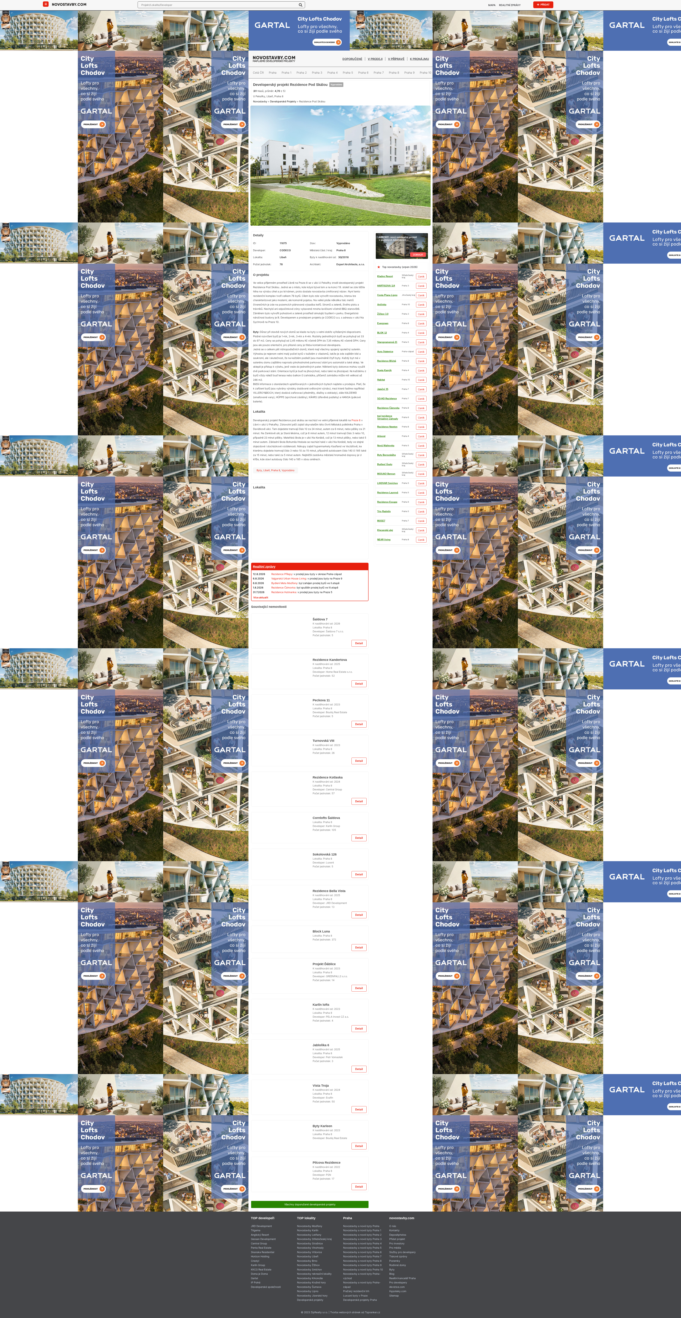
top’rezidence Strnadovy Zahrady (387, 369)
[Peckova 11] (282, 800)
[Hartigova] (310, 633)
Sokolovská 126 (324, 1067)
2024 (337, 930)
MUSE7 (381, 557)
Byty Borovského (386, 528)
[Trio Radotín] (340, 82)
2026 (337, 698)
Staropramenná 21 (387, 387)
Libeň (266, 497)
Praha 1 (286, 72)
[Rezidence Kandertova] (282, 754)
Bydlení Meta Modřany (284, 609)
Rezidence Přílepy (281, 600)
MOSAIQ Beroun (386, 425)
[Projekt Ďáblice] (282, 1268)
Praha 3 (317, 72)
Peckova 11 (321, 785)
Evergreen (382, 519)
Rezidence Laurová (387, 340)
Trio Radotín (384, 453)
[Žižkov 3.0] (309, 827)
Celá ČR (258, 72)
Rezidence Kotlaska (327, 926)
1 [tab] (334, 248)
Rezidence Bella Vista (329, 1113)
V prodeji (375, 59)
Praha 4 (332, 72)
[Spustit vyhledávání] (300, 4)
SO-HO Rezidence (387, 378)
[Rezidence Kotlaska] (282, 941)
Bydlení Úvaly (384, 359)
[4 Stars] (315, 115)
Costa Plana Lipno (387, 322)
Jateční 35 (382, 434)
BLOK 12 (382, 350)
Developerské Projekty (283, 131)
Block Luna (321, 1158)
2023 (337, 789)
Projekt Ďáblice (324, 1254)
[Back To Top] (672, 1314)
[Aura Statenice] (309, 1199)
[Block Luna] (282, 1172)
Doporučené (352, 59)
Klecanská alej (385, 510)
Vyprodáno (335, 101)
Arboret (381, 444)
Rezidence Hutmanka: (284, 618)
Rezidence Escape (387, 481)
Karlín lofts (321, 1299)
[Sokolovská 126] (282, 1081)
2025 (337, 744)
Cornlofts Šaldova (326, 972)
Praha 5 (348, 72)
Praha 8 (394, 72)
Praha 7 (379, 72)
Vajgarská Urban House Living (288, 605)
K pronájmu (419, 59)
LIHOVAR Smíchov (387, 566)
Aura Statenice (385, 406)
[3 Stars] (297, 115)
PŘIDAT (545, 4)
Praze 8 (356, 446)
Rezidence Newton (387, 416)
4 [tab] (346, 248)
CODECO (285, 277)
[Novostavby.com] (69, 4)
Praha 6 (363, 72)
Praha (272, 72)
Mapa (491, 5)
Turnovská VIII (323, 881)
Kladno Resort (385, 303)
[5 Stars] (333, 115)
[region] (310, 552)
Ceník (421, 303)
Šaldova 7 (320, 695)
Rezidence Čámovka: (283, 614)
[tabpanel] (340, 194)
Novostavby (260, 131)
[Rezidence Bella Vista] (282, 1127)
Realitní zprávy (510, 5)
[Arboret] (402, 261)
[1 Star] (262, 115)
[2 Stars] (280, 115)
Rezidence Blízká (386, 538)
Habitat (381, 397)
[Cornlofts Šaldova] (282, 986)
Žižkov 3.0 (382, 500)
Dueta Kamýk (384, 463)
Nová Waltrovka (385, 472)
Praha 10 (425, 72)
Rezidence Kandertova (330, 740)
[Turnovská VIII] (282, 895)
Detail (359, 723)
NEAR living (384, 491)
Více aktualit (260, 624)
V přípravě (396, 59)
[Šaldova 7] (282, 709)
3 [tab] (342, 248)
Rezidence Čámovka (388, 547)
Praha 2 (302, 72)
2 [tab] (338, 248)
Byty (259, 497)
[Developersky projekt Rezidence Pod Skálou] (340, 194)
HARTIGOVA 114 (386, 312)
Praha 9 (409, 72)
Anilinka (381, 331)
